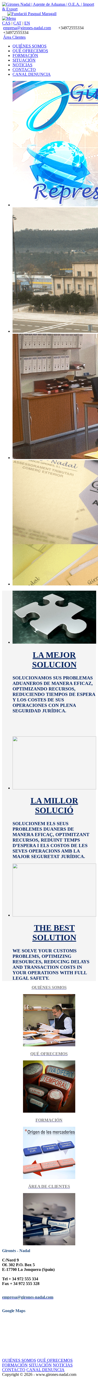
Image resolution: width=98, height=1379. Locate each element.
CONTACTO (13, 1370)
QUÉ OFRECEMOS (55, 1360)
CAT (17, 23)
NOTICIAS (63, 1365)
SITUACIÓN (40, 1365)
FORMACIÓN (15, 1365)
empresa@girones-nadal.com (27, 28)
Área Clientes (14, 37)
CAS (6, 23)
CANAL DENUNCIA (45, 1370)
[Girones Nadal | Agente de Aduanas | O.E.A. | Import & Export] (49, 9)
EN (27, 23)
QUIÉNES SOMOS (19, 1360)
